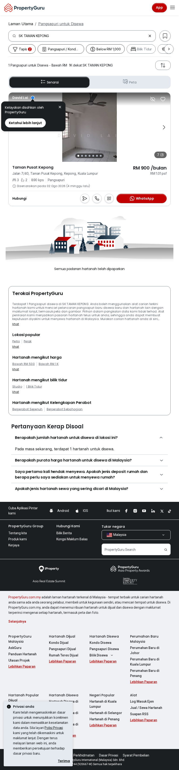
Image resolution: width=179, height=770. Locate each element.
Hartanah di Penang (105, 719)
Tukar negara (113, 526)
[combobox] (82, 36)
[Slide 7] (101, 156)
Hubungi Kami (68, 526)
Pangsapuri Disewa (104, 649)
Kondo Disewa (100, 643)
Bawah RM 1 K (49, 364)
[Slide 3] (86, 156)
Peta (132, 82)
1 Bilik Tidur (34, 386)
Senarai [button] (53, 82)
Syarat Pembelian (136, 755)
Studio (17, 386)
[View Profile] (23, 97)
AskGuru (14, 648)
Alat (133, 695)
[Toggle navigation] (172, 8)
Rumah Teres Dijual (63, 655)
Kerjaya (13, 545)
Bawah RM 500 (23, 364)
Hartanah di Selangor (106, 713)
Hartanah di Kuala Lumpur (103, 704)
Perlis (16, 341)
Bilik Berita (64, 533)
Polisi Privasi (54, 728)
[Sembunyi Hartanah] (152, 99)
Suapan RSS (139, 714)
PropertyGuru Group (25, 526)
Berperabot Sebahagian (65, 409)
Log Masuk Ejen (142, 701)
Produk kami (17, 539)
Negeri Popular (102, 695)
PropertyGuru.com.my (24, 597)
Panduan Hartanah (22, 654)
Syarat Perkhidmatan (78, 755)
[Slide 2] (82, 156)
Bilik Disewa (99, 655)
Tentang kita (17, 533)
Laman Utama (20, 23)
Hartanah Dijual (62, 636)
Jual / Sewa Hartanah (146, 708)
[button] (60, 107)
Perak (28, 341)
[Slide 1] (78, 156)
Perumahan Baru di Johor (144, 650)
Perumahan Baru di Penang (144, 673)
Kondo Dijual (59, 643)
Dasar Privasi (108, 755)
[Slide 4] (89, 156)
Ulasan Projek (19, 660)
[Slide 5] (93, 156)
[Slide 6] (97, 156)
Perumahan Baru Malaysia (144, 639)
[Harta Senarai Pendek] (163, 99)
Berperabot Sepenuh (27, 409)
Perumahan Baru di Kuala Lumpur (144, 661)
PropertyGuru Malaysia (19, 639)
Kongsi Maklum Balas (72, 539)
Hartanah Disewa (104, 636)
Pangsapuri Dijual (62, 649)
